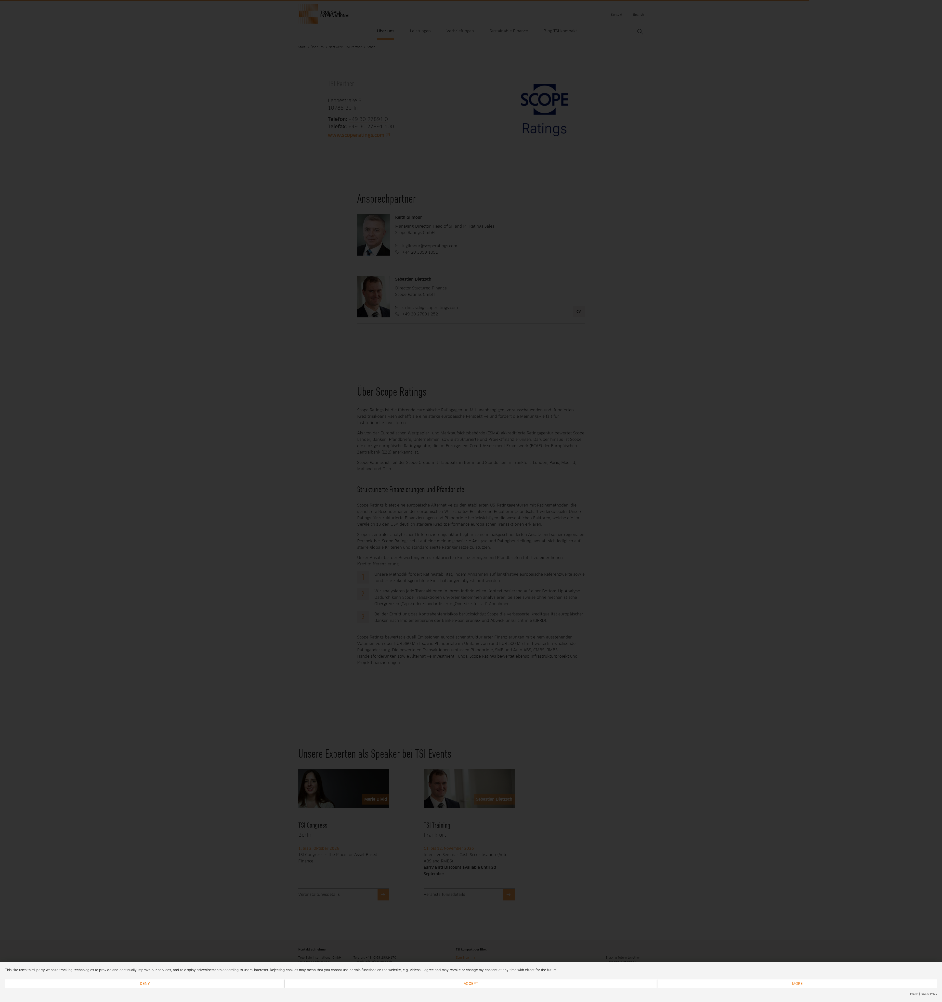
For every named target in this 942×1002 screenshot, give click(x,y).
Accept (471, 983)
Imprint (914, 993)
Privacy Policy (929, 993)
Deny (145, 983)
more (797, 983)
